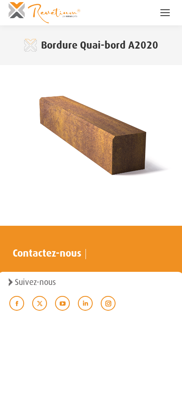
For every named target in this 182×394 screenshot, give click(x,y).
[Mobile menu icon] (165, 12)
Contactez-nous (47, 253)
